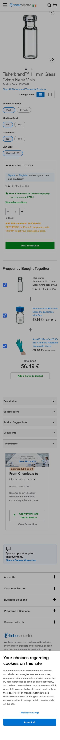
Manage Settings (30, 712)
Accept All (29, 722)
